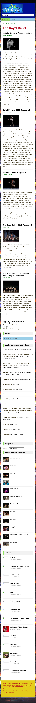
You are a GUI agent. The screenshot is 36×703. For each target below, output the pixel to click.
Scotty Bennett (15, 601)
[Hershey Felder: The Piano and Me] (6, 537)
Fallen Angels (17, 399)
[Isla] (6, 484)
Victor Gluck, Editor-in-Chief (19, 566)
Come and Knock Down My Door (20, 379)
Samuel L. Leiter (15, 662)
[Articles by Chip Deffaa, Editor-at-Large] (6, 622)
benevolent (13, 465)
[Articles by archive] (6, 561)
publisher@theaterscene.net (12, 323)
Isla (11, 481)
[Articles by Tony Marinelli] (6, 587)
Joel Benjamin (15, 575)
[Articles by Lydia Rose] (6, 648)
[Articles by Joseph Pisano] (6, 613)
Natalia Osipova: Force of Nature (17, 33)
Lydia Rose (13, 644)
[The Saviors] (6, 545)
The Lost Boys (17, 389)
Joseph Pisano (15, 609)
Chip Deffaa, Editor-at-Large (19, 618)
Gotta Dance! (16, 384)
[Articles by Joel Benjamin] (6, 578)
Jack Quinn (14, 636)
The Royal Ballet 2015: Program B (17, 225)
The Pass (12, 511)
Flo (9, 394)
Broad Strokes (14, 488)
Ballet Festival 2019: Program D (17, 110)
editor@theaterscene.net (10, 327)
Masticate (13, 19)
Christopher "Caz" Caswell (19, 627)
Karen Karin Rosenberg (18, 670)
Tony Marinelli (14, 583)
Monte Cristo (13, 424)
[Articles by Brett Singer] (6, 657)
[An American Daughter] (6, 499)
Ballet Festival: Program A (14, 173)
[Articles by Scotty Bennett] (6, 604)
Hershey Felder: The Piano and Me (19, 534)
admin (12, 592)
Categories (6, 448)
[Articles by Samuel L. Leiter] (6, 665)
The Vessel (13, 519)
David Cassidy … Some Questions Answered (18, 349)
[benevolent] (6, 469)
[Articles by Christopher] (6, 630)
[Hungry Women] (6, 530)
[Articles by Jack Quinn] (6, 639)
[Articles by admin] (6, 596)
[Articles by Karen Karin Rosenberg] (6, 674)
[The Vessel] (6, 522)
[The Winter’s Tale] (6, 507)
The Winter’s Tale (14, 504)
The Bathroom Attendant (16, 458)
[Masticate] (6, 476)
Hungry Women (14, 527)
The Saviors (13, 542)
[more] (9, 104)
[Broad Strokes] (6, 491)
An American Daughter (16, 496)
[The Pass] (6, 514)
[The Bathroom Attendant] (6, 461)
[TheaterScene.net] (18, 8)
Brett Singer (14, 653)
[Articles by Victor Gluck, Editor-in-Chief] (6, 570)
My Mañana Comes (17, 434)
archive (12, 557)
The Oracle (19, 413)
